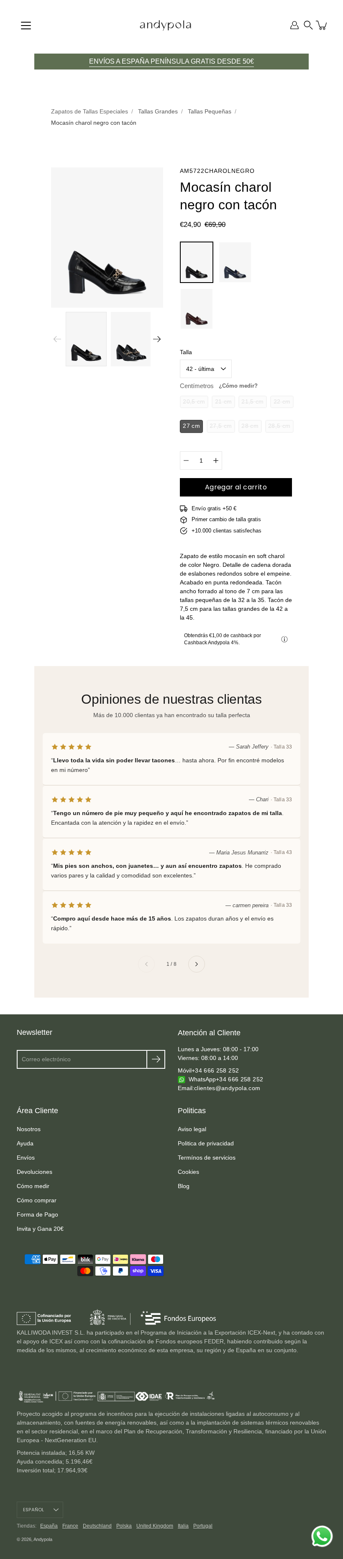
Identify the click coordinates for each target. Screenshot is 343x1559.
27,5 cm (221, 426)
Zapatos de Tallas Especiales (89, 111)
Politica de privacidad (206, 1143)
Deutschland (97, 1526)
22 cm (282, 402)
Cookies (188, 1171)
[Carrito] (322, 25)
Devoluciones (34, 1171)
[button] (308, 25)
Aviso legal (192, 1129)
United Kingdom (154, 1526)
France (70, 1526)
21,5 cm (252, 402)
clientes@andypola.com (227, 1088)
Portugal (202, 1526)
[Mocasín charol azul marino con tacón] (235, 262)
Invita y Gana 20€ (40, 1228)
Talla (186, 352)
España (49, 1526)
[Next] (157, 339)
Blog (183, 1186)
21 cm (223, 402)
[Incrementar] (216, 460)
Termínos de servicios (206, 1157)
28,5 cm (279, 426)
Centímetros (219, 385)
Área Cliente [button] (37, 1110)
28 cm (250, 426)
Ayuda (25, 1143)
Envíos (26, 1157)
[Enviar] (155, 1059)
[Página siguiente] (196, 964)
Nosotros (29, 1129)
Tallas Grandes (158, 111)
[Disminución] (186, 460)
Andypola (42, 1539)
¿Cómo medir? (238, 386)
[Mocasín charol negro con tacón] (196, 262)
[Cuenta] (294, 25)
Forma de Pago (37, 1214)
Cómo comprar (36, 1200)
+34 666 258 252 (215, 1070)
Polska (124, 1526)
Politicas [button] (192, 1110)
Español (33, 1509)
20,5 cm (194, 402)
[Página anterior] (146, 964)
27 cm (191, 426)
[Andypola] (165, 25)
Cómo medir (33, 1186)
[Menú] (26, 25)
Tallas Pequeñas (209, 111)
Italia (183, 1526)
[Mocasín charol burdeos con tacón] (196, 308)
